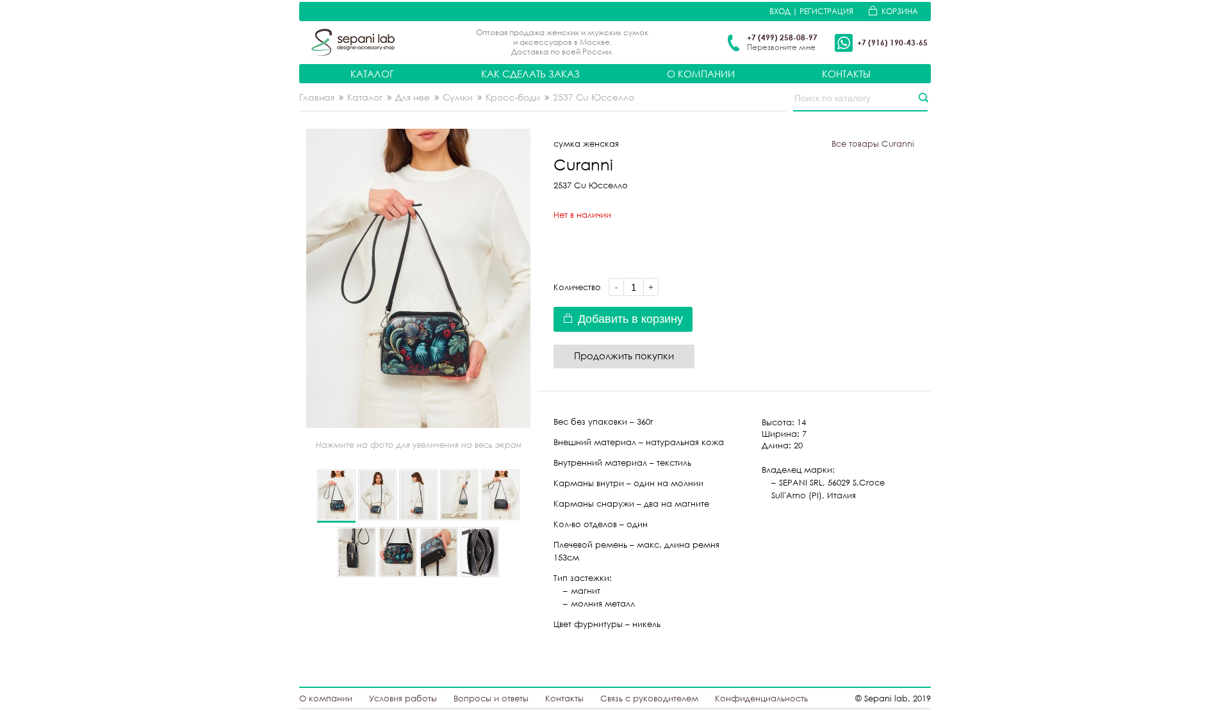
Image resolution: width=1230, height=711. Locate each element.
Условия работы (403, 698)
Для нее (412, 97)
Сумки (458, 97)
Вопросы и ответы (491, 698)
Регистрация (826, 11)
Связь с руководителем (649, 698)
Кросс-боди (513, 97)
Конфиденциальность (761, 698)
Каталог (372, 73)
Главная (316, 97)
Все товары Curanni (873, 143)
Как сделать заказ (530, 73)
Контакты (846, 73)
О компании (701, 73)
